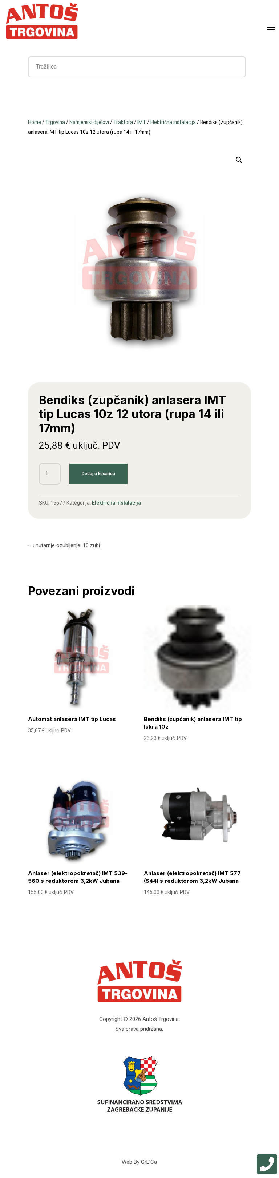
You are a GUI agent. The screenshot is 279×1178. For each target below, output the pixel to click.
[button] (239, 160)
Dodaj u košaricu (98, 473)
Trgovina (55, 122)
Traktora (123, 122)
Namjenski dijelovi (89, 122)
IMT (141, 122)
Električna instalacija (173, 122)
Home (34, 122)
